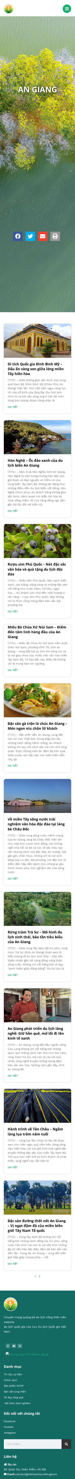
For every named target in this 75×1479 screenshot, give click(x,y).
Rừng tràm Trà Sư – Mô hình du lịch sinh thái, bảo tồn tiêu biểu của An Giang (35, 937)
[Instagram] (20, 1346)
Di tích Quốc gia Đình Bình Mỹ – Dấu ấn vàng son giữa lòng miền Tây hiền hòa (36, 369)
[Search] (66, 1444)
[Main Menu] (67, 8)
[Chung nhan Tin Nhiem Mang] (27, 1354)
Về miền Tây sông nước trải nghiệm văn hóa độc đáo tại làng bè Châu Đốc (36, 824)
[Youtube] (14, 1346)
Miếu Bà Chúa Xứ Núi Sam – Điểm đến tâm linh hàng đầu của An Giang (37, 632)
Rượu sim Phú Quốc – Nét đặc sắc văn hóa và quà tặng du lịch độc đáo (37, 569)
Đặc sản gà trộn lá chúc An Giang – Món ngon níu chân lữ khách (37, 726)
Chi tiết (13, 407)
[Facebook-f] (8, 1346)
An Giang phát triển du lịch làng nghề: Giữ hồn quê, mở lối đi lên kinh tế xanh (36, 1033)
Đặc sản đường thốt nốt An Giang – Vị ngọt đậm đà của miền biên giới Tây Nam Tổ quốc (37, 1225)
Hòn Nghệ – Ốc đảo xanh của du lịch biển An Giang (35, 463)
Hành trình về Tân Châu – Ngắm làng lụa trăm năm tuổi (35, 1131)
